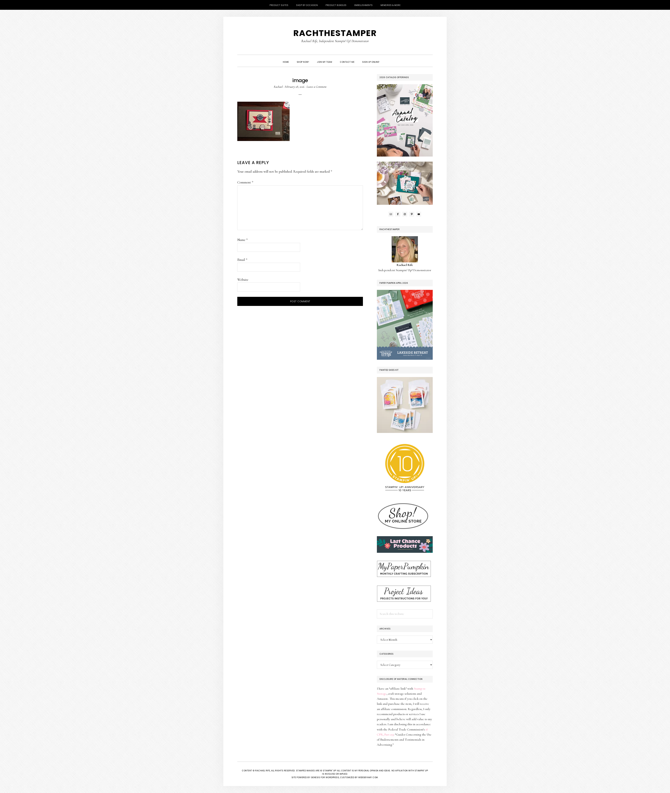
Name (242, 240)
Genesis (315, 777)
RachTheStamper (335, 33)
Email (242, 260)
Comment (245, 182)
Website (242, 280)
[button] (387, 59)
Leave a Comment (316, 87)
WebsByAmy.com (368, 777)
